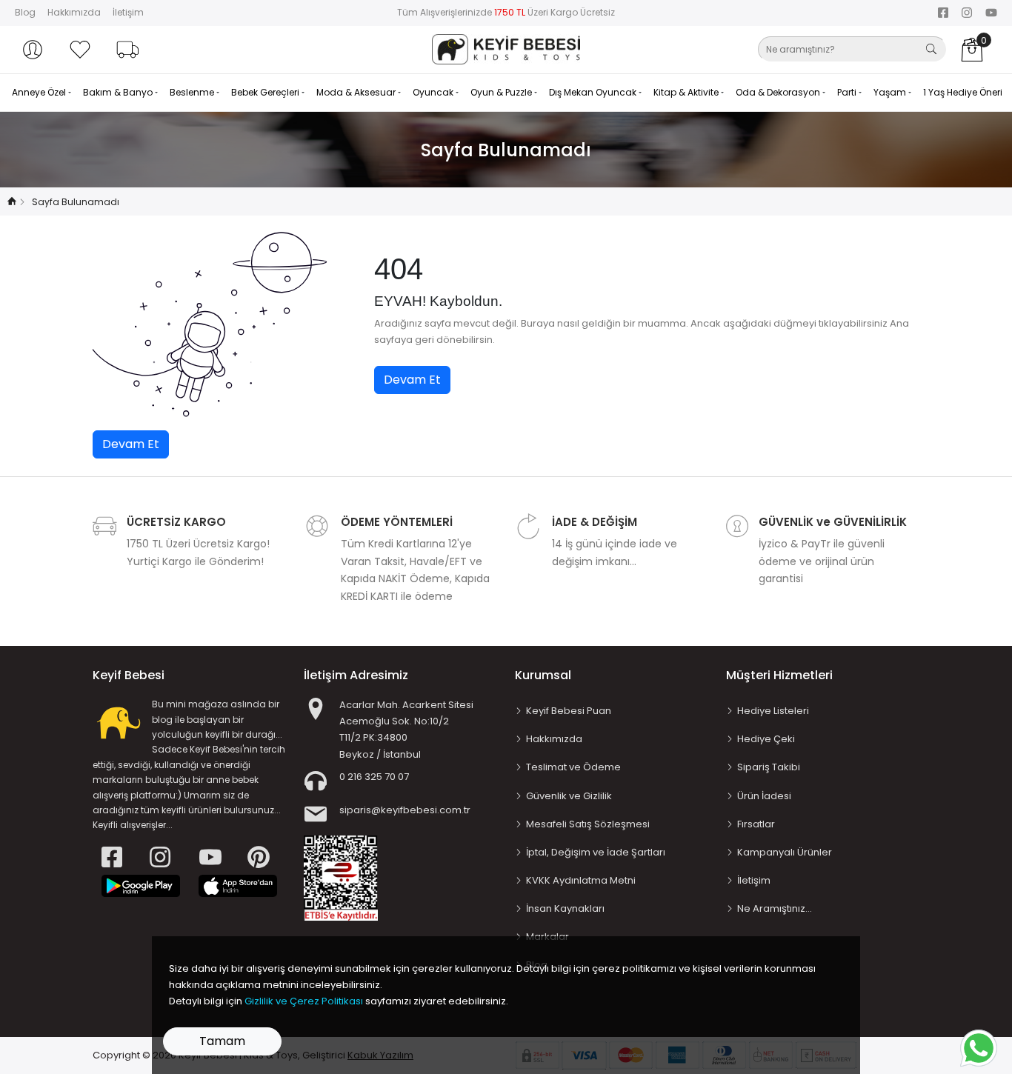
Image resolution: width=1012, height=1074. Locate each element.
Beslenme (193, 92)
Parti (848, 92)
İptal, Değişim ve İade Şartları (595, 852)
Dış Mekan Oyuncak (594, 92)
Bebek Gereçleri (266, 92)
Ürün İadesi (764, 796)
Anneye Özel (40, 92)
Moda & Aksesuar (357, 92)
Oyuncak (434, 92)
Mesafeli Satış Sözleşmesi (588, 824)
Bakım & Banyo (119, 92)
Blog (25, 12)
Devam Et (412, 379)
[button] (32, 49)
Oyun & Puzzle (502, 92)
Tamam (222, 1041)
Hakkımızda (74, 12)
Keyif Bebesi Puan (568, 711)
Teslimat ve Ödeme (573, 767)
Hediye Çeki (766, 739)
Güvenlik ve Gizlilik (569, 796)
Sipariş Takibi (768, 767)
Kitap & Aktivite (687, 92)
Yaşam (890, 92)
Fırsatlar (756, 824)
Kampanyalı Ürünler (784, 852)
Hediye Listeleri (773, 711)
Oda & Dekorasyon (779, 92)
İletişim (128, 12)
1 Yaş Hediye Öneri (962, 92)
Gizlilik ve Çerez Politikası (303, 1001)
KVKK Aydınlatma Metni (581, 880)
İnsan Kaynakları (565, 908)
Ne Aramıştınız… (774, 908)
